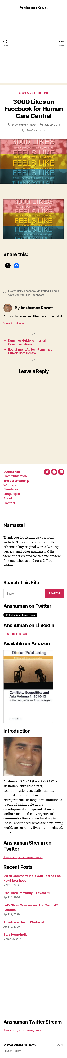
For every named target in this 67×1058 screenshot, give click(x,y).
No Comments (35, 130)
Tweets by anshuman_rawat (23, 857)
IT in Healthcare (34, 295)
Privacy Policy (12, 1051)
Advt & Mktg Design (33, 93)
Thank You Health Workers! (23, 922)
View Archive (13, 323)
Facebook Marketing (36, 291)
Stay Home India (15, 934)
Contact (9, 503)
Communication (15, 476)
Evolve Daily (15, 291)
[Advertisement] (33, 49)
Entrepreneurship (16, 481)
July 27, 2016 (52, 124)
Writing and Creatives (11, 487)
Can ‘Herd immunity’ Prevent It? (26, 893)
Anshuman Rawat (34, 7)
